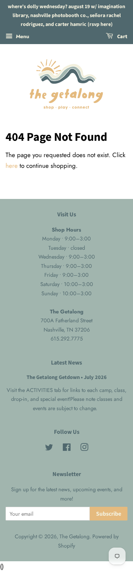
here (12, 165)
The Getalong (74, 536)
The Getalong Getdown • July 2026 (67, 377)
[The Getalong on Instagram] (84, 448)
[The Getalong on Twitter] (49, 448)
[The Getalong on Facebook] (66, 448)
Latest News (66, 363)
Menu (21, 36)
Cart (121, 37)
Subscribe (108, 514)
